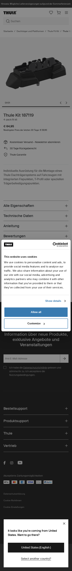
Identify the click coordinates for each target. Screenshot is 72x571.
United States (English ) (36, 547)
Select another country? (36, 559)
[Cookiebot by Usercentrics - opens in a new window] (52, 244)
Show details (53, 300)
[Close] (64, 523)
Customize (34, 323)
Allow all (36, 312)
